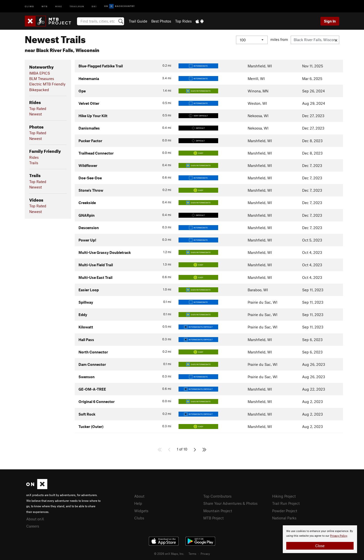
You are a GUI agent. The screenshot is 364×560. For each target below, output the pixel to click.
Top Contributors (217, 496)
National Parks (284, 518)
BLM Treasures (41, 78)
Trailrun (77, 6)
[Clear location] (336, 40)
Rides (34, 157)
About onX (35, 519)
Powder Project (284, 510)
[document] (320, 539)
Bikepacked (39, 89)
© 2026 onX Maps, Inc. (169, 553)
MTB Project (213, 518)
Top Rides (183, 21)
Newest (35, 114)
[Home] (50, 21)
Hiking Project (284, 496)
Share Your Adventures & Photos (230, 503)
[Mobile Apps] (200, 21)
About (139, 496)
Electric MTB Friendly (47, 84)
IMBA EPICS (39, 73)
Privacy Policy (338, 535)
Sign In (330, 21)
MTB (45, 6)
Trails (33, 162)
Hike (58, 6)
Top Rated (37, 108)
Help (138, 503)
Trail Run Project (286, 503)
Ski (94, 6)
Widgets (141, 510)
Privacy (205, 553)
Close (320, 545)
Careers (32, 526)
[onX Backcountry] (119, 6)
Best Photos (161, 21)
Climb (29, 6)
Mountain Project (217, 510)
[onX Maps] (36, 487)
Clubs (139, 518)
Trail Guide (138, 21)
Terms (192, 553)
